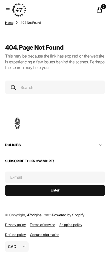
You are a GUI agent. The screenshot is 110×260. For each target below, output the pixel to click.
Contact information (44, 235)
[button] (7, 9)
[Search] (13, 87)
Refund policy (15, 235)
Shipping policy (70, 225)
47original (34, 215)
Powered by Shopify (68, 215)
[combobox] (55, 87)
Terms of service (42, 225)
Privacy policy (15, 225)
